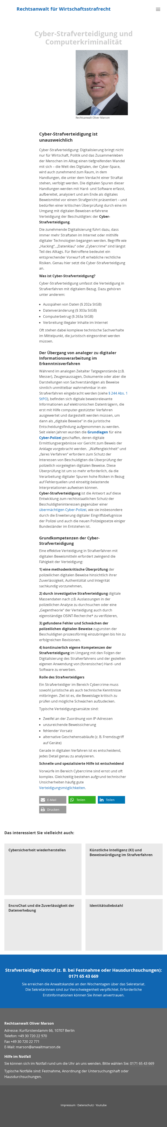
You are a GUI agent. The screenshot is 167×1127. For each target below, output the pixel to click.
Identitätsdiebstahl (106, 905)
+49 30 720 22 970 (32, 1036)
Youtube (101, 1105)
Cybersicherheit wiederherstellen (37, 850)
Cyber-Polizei (50, 437)
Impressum (68, 1105)
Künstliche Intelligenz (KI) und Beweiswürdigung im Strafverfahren (121, 852)
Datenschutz (85, 1105)
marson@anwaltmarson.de (38, 1047)
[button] (52, 800)
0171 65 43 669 (83, 976)
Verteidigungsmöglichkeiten (62, 787)
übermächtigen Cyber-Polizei (62, 509)
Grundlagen (97, 432)
